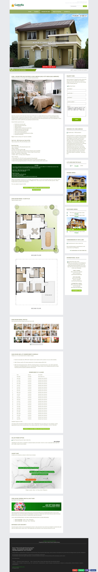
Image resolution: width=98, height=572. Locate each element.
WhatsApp (81, 570)
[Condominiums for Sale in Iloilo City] (76, 243)
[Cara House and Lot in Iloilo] (76, 230)
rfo (31, 563)
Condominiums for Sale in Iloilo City (78, 250)
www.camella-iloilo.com (18, 566)
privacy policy (68, 563)
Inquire (75, 570)
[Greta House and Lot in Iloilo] (76, 188)
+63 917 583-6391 (18, 521)
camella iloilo (15, 563)
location (36, 11)
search (81, 563)
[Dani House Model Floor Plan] (36, 257)
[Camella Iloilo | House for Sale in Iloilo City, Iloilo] (17, 7)
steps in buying (57, 11)
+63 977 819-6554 (18, 519)
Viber (87, 570)
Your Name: (69, 88)
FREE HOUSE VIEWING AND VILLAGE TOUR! (23, 498)
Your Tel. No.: (70, 93)
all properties (15, 564)
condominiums (42, 563)
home (29, 11)
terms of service (75, 563)
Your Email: (69, 97)
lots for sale (35, 563)
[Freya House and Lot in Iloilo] (76, 202)
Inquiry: (68, 106)
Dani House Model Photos (19, 319)
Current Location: (70, 101)
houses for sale (46, 11)
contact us (67, 11)
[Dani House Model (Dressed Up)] (36, 96)
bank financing (56, 563)
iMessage (93, 570)
